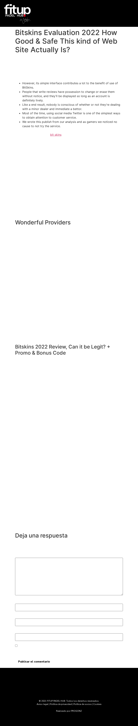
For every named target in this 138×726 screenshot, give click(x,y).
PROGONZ (76, 711)
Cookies (97, 704)
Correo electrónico (29, 615)
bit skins (55, 134)
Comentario (24, 554)
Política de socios (82, 704)
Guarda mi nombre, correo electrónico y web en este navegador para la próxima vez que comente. (64, 651)
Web (18, 630)
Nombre (21, 600)
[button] (86, 17)
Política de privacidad (61, 704)
